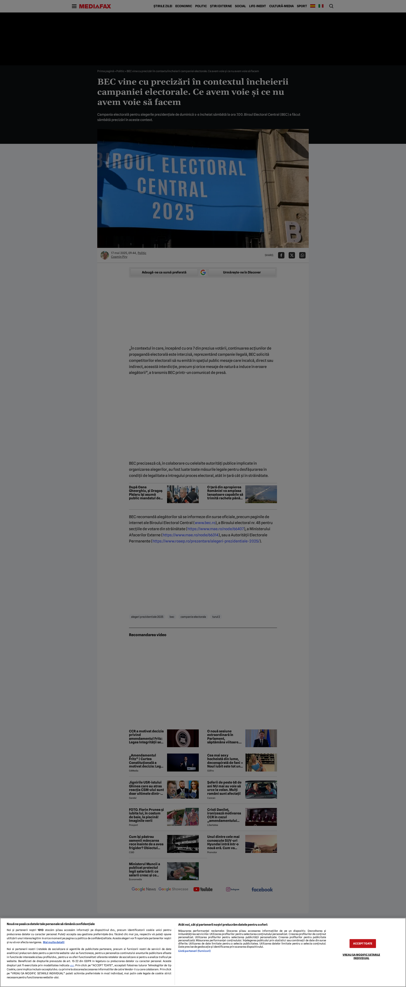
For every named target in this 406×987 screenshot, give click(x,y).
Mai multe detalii (53, 942)
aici (72, 965)
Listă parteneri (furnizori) (194, 951)
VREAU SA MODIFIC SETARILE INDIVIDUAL (361, 956)
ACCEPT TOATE (362, 943)
